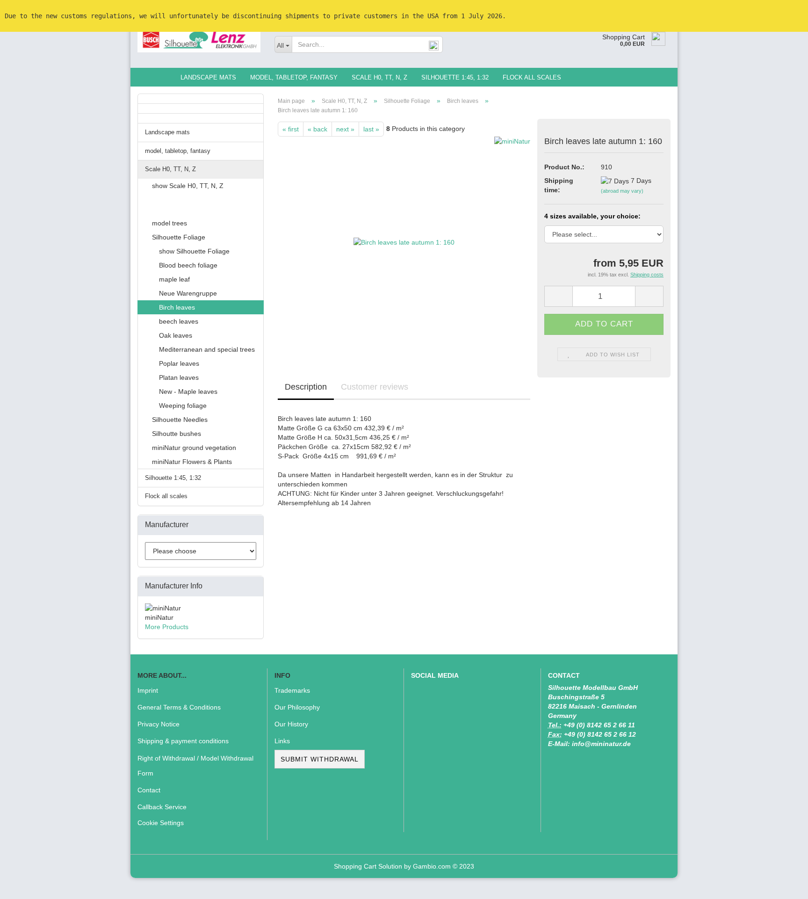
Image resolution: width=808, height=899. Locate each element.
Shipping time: (558, 185)
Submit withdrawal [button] (320, 759)
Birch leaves (177, 307)
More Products (166, 627)
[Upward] (782, 885)
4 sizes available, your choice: (592, 216)
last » (371, 129)
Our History (291, 724)
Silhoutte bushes (176, 433)
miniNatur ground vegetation (194, 447)
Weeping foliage (183, 405)
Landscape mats (208, 77)
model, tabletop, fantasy (294, 77)
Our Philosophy (297, 707)
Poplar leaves (179, 363)
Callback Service (162, 807)
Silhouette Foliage (178, 237)
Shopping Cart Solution (368, 866)
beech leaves (178, 321)
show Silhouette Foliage (194, 251)
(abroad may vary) (622, 191)
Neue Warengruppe (188, 293)
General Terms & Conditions (179, 707)
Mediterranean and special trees (207, 349)
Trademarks (292, 690)
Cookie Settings (160, 822)
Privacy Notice (158, 724)
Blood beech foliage (188, 265)
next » (345, 129)
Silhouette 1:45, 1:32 (455, 77)
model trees (169, 223)
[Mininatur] (198, 39)
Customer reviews (374, 387)
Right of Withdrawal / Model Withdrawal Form (195, 765)
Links (282, 741)
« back (317, 129)
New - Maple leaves (188, 391)
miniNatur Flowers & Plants (192, 461)
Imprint (147, 690)
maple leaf (174, 279)
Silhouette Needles (180, 419)
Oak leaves (175, 335)
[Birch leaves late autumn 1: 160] (404, 241)
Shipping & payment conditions (183, 741)
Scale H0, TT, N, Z (379, 77)
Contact (148, 790)
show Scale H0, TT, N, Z (188, 185)
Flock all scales (532, 77)
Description (306, 387)
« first (290, 129)
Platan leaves (179, 377)
